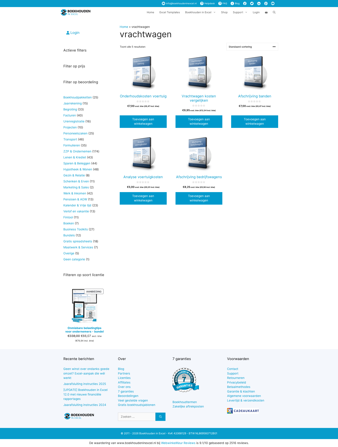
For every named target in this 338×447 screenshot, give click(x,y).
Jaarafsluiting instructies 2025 (84, 384)
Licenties (124, 378)
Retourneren (236, 378)
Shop (224, 12)
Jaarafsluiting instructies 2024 (84, 405)
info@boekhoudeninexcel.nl (181, 3)
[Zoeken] (160, 417)
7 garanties (126, 391)
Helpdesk (209, 3)
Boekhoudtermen (185, 402)
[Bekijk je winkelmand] (266, 12)
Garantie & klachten (241, 391)
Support (232, 373)
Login (256, 12)
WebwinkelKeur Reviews (178, 443)
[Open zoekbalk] (274, 12)
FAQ (224, 3)
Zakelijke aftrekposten (188, 406)
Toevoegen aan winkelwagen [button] (143, 121)
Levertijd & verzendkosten (245, 400)
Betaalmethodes (238, 387)
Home (150, 12)
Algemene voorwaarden (244, 396)
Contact (232, 369)
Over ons (124, 387)
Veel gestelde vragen (133, 400)
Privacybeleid (236, 382)
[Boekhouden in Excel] (75, 12)
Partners (124, 373)
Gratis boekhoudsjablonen (136, 405)
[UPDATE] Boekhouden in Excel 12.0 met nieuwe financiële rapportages (85, 394)
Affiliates (124, 382)
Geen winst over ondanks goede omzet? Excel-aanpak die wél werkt (86, 373)
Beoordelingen (128, 396)
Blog (237, 3)
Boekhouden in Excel (198, 12)
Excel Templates (169, 12)
